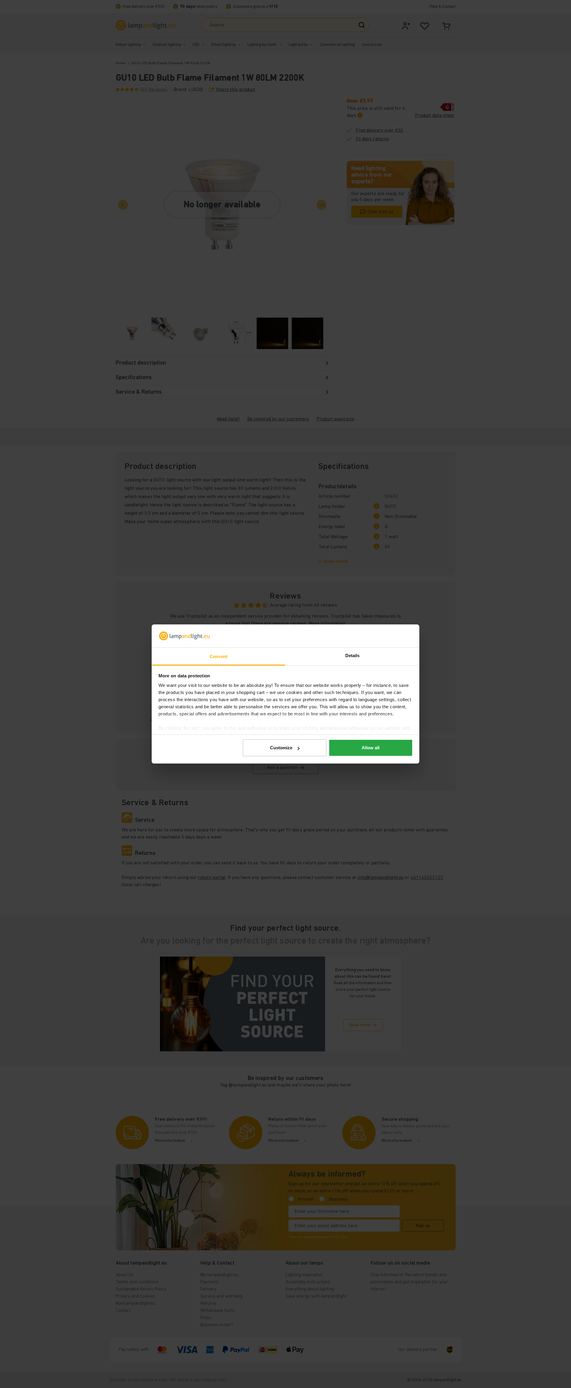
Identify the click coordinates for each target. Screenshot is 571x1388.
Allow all (370, 747)
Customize (281, 747)
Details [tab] (352, 655)
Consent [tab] (219, 656)
